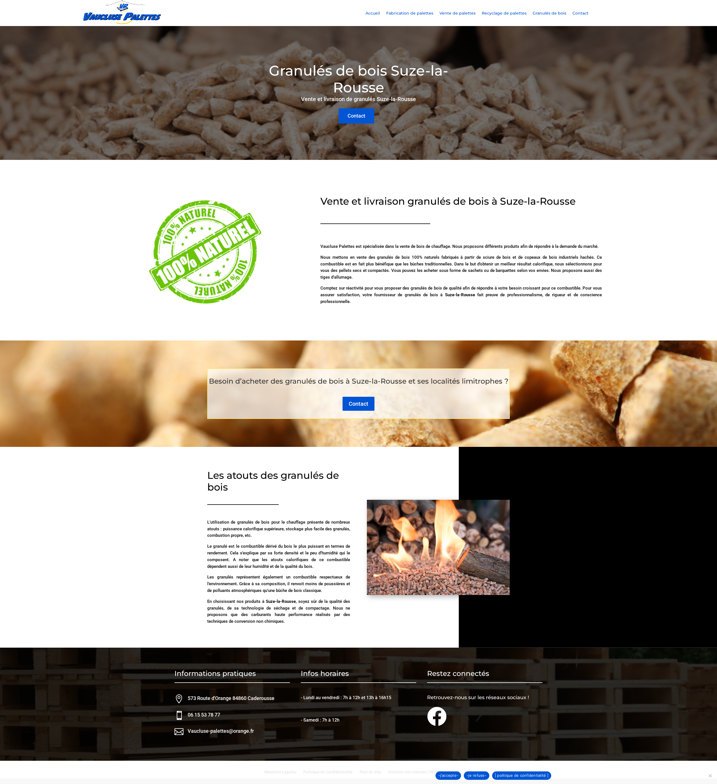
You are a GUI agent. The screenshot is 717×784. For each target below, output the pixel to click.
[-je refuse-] (710, 775)
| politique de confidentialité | (521, 775)
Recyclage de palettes (504, 13)
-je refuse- (476, 775)
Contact (580, 13)
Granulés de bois (549, 13)
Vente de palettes (457, 13)
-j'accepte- (448, 775)
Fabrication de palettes (409, 13)
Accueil (373, 13)
